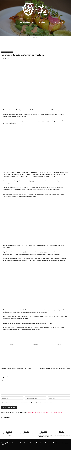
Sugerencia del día (7, 52)
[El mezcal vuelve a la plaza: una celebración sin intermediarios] (62, 425)
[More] (69, 59)
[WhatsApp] (64, 59)
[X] (56, 59)
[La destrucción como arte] (27, 425)
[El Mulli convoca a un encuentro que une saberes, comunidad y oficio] (44, 425)
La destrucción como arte (26, 433)
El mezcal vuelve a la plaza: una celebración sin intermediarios (62, 434)
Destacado (9, 431)
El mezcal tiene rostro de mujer (9, 434)
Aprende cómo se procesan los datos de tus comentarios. (45, 412)
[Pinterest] (60, 59)
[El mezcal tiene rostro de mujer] (9, 425)
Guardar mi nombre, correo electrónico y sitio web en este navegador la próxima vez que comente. (28, 402)
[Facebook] (52, 59)
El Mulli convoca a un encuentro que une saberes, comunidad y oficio (44, 435)
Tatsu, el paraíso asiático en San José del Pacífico (16, 368)
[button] (59, 22)
